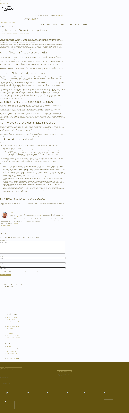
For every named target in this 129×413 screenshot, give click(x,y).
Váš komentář (3, 240)
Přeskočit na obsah (4, 0)
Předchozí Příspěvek (5, 225)
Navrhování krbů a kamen (6, 33)
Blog (71, 24)
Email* (1, 261)
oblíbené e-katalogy (17, 216)
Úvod (42, 24)
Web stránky (3, 266)
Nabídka (55, 24)
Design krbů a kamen (12, 349)
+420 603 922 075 (58, 15)
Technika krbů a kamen (18, 33)
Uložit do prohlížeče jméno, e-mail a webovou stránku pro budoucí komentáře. (20, 272)
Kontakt (77, 24)
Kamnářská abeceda (12, 351)
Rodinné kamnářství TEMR (6, 3)
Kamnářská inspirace (12, 353)
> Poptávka (85, 24)
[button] (56, 24)
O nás (48, 24)
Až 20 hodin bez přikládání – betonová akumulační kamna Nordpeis (13, 338)
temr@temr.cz (16, 223)
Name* (2, 256)
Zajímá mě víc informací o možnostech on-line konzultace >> (15, 206)
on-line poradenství (37, 215)
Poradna (63, 24)
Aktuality (9, 346)
